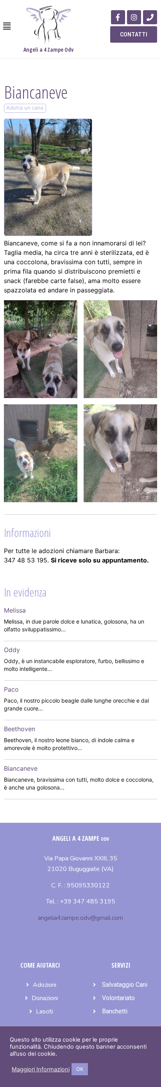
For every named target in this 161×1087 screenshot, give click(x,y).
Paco (11, 689)
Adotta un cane (25, 108)
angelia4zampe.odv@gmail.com (80, 918)
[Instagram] (134, 17)
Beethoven (19, 729)
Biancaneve (21, 768)
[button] (6, 26)
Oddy (12, 650)
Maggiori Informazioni (41, 1069)
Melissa (15, 610)
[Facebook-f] (118, 17)
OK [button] (79, 1069)
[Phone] (150, 17)
